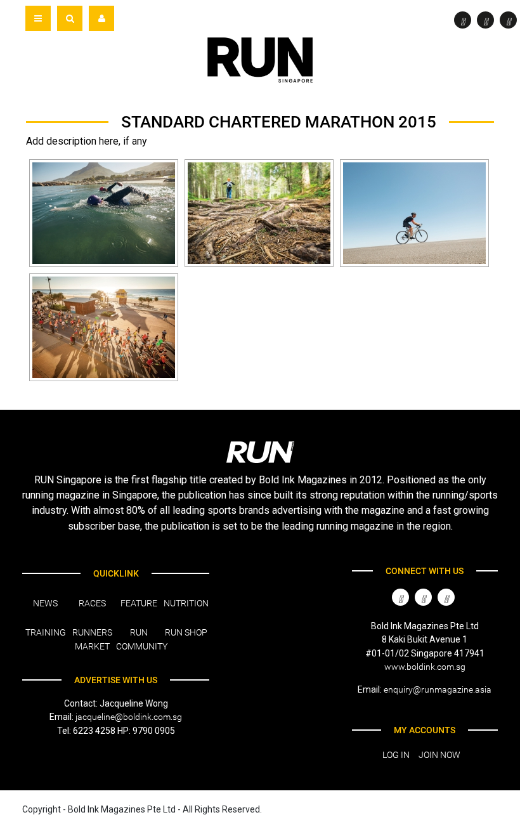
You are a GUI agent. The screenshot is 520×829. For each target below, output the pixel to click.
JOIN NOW (439, 755)
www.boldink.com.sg (424, 667)
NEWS (45, 603)
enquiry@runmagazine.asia (437, 689)
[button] (69, 18)
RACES (92, 603)
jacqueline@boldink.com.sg (128, 717)
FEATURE (138, 603)
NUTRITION (186, 603)
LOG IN (396, 755)
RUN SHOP (186, 632)
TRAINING (45, 632)
